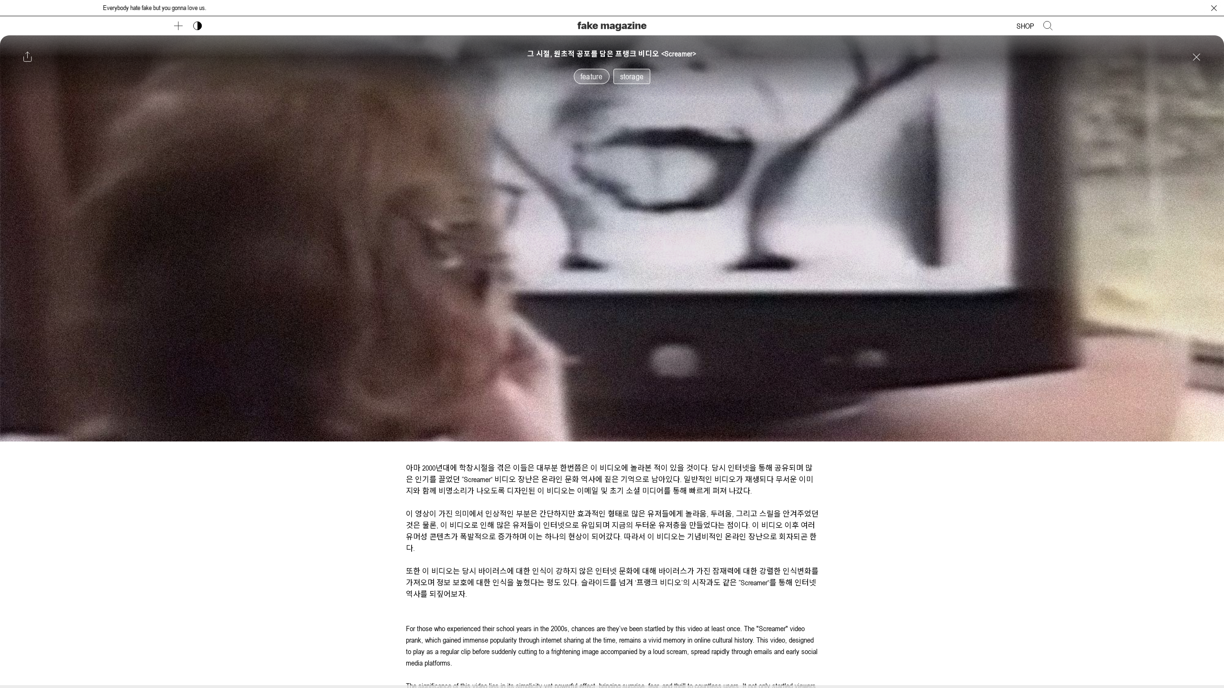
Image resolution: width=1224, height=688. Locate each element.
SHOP (1025, 26)
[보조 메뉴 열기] (178, 26)
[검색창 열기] (1048, 26)
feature (591, 76)
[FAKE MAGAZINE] (612, 25)
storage (632, 76)
